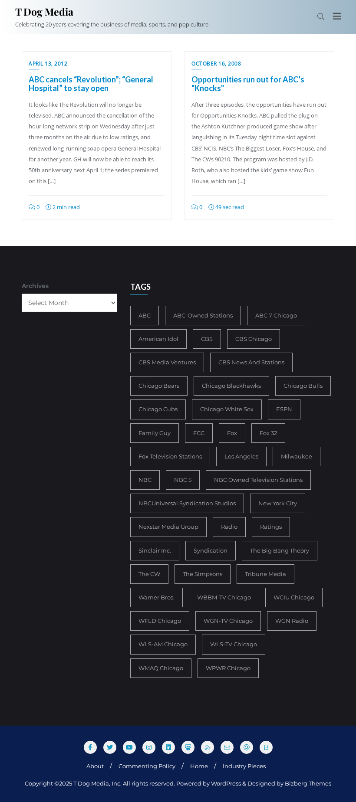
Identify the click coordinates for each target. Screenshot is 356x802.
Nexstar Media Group (168, 526)
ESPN (284, 409)
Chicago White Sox (227, 409)
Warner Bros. (156, 597)
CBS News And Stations (251, 362)
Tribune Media (265, 573)
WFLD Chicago (159, 620)
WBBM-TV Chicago (224, 597)
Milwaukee (296, 456)
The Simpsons (202, 573)
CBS (207, 338)
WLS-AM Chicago (163, 644)
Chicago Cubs (158, 409)
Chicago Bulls (303, 385)
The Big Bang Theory (279, 550)
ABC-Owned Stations (203, 315)
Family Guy (154, 432)
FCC (198, 432)
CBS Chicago (253, 338)
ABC (144, 315)
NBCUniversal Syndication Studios (187, 503)
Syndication (210, 550)
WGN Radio (291, 620)
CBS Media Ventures (167, 362)
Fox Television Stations (170, 456)
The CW (149, 573)
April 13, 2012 (48, 63)
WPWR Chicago (228, 668)
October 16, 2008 (216, 63)
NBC (145, 479)
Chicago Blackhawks (231, 385)
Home (199, 766)
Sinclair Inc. (154, 550)
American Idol (158, 338)
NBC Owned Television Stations (258, 479)
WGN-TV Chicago (228, 620)
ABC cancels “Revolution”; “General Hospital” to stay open (91, 84)
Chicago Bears (158, 385)
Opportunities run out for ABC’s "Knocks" (247, 84)
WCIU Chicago (294, 597)
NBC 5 (182, 479)
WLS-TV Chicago (233, 644)
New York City (277, 503)
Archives (35, 286)
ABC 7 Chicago (276, 315)
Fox (232, 432)
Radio (229, 526)
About (95, 766)
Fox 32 (268, 432)
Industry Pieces (244, 766)
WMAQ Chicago (160, 668)
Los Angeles (241, 456)
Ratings (271, 526)
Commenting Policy (147, 766)
